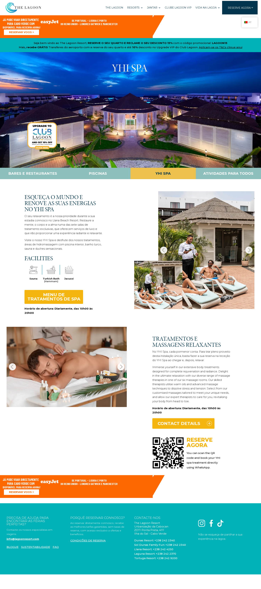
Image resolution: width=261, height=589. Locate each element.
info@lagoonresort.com (23, 539)
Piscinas (98, 173)
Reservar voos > (21, 32)
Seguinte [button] (248, 250)
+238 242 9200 (167, 558)
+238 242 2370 (166, 553)
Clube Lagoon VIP (178, 7)
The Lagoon (114, 7)
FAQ (56, 547)
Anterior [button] (163, 250)
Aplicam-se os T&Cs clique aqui (220, 47)
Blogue (12, 547)
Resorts (133, 7)
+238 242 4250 (163, 549)
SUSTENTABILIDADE (35, 547)
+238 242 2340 (164, 540)
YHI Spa (163, 173)
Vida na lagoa (206, 7)
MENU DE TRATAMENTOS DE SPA (54, 297)
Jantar (152, 7)
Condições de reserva (88, 540)
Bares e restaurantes (32, 173)
